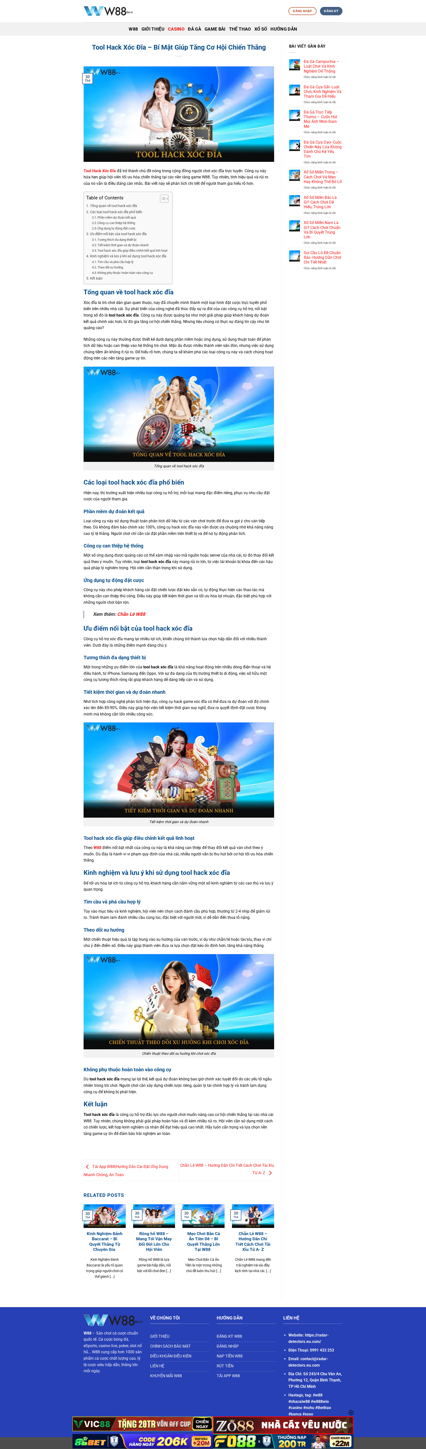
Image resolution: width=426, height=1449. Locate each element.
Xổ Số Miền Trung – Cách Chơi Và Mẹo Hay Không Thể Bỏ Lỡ (323, 177)
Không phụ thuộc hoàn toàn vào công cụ (125, 273)
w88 (133, 29)
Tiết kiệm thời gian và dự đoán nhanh (123, 245)
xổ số (260, 29)
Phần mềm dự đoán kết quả (116, 217)
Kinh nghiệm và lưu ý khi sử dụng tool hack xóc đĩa (128, 256)
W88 (97, 847)
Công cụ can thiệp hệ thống (116, 223)
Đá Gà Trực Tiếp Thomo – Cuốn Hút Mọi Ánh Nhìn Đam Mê (320, 119)
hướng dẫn (283, 29)
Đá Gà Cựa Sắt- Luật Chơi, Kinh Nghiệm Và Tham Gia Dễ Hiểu (322, 92)
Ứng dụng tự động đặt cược (116, 228)
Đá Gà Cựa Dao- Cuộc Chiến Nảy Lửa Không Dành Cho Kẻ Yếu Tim (323, 149)
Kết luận (96, 278)
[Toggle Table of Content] (161, 198)
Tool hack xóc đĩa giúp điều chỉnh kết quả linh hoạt (132, 250)
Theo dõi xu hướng (110, 267)
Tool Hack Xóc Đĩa (100, 171)
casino (176, 29)
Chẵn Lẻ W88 (131, 614)
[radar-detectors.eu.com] (108, 11)
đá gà (194, 29)
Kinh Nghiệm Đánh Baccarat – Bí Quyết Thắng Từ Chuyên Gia (105, 1241)
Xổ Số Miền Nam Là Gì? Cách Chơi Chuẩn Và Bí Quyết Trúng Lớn (322, 229)
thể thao (240, 29)
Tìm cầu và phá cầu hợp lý (115, 262)
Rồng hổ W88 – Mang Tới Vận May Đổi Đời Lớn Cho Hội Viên (154, 1241)
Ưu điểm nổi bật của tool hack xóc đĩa (118, 234)
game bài (215, 29)
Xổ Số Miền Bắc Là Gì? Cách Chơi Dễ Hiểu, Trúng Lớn (320, 202)
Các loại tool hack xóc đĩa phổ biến (116, 212)
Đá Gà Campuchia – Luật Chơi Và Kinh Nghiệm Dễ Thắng (321, 66)
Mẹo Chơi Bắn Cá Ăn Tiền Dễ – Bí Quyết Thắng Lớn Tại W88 (203, 1241)
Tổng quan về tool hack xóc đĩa (113, 206)
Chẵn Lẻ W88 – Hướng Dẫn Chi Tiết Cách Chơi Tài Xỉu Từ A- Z (252, 1241)
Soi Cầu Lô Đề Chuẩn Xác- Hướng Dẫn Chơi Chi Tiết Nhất (322, 257)
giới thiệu (153, 29)
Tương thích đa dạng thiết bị (116, 240)
